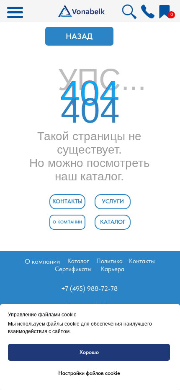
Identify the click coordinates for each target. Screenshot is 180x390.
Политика (109, 261)
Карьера (112, 269)
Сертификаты (73, 269)
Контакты (142, 261)
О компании (42, 261)
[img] (147, 11)
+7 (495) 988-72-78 (89, 288)
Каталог (78, 261)
